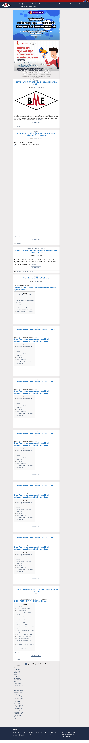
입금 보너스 (19, 606)
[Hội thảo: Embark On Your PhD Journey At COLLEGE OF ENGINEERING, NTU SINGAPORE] (18, 706)
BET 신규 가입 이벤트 (21, 610)
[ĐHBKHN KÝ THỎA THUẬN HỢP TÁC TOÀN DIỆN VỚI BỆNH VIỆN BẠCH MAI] (18, 715)
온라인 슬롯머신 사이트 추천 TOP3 (24, 634)
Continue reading (36, 122)
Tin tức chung (34, 248)
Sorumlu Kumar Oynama (21, 304)
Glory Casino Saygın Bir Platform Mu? (24, 311)
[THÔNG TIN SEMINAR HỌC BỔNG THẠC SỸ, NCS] (17, 679)
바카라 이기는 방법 (20, 622)
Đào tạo (40, 4)
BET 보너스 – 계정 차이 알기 (22, 624)
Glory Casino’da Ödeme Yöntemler (36, 278)
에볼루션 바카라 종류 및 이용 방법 (23, 612)
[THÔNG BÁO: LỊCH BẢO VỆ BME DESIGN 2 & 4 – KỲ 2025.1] (18, 672)
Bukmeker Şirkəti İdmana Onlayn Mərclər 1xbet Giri (36, 329)
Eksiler (17, 296)
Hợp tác (78, 4)
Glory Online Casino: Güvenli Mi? (23, 294)
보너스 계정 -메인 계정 (21, 616)
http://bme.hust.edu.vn (70, 732)
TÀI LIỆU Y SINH (49, 4)
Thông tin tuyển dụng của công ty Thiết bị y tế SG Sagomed (18, 700)
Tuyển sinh (71, 4)
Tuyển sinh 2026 (30, 6)
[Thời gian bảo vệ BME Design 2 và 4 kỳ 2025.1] (18, 685)
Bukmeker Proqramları (21, 359)
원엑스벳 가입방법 (20, 614)
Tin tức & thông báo (31, 4)
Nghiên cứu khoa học (60, 4)
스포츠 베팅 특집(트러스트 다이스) (23, 608)
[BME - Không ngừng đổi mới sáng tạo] (7, 5)
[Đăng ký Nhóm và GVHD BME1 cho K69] (18, 690)
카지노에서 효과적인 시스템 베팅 (23, 636)
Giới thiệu (21, 4)
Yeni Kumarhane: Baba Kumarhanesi (24, 309)
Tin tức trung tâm (41, 248)
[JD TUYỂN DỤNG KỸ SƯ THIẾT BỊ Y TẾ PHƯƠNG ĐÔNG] (18, 694)
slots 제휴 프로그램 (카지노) (22, 638)
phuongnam (41, 87)
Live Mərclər (19, 357)
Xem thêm (40, 119)
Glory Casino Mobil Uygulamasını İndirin (25, 307)
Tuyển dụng (22, 6)
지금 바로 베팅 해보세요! (21, 648)
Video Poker (19, 302)
